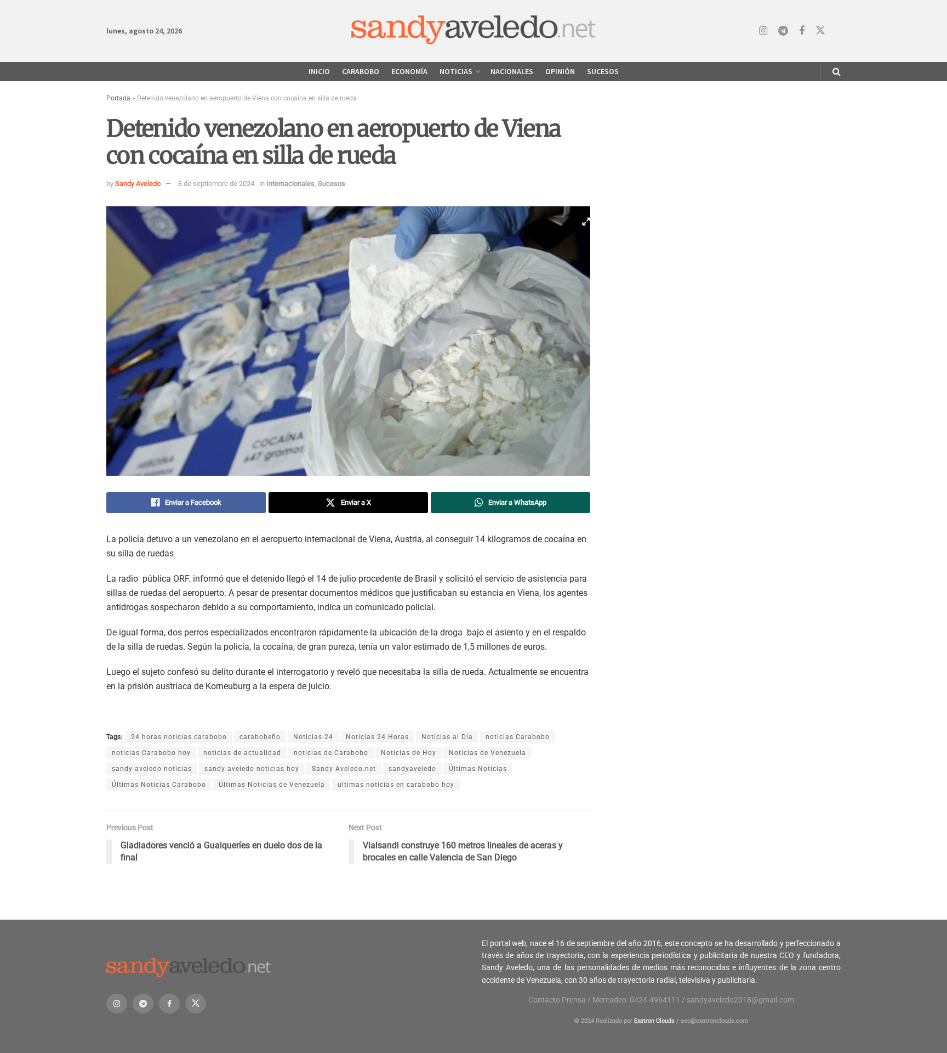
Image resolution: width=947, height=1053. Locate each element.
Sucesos (603, 71)
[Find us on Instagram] (763, 31)
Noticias (456, 71)
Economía (409, 71)
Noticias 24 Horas (377, 737)
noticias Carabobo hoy (151, 753)
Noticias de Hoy (408, 753)
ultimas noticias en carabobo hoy (396, 785)
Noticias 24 (313, 737)
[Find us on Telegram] (783, 31)
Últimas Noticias (478, 769)
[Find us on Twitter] (820, 30)
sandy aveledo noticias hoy (251, 769)
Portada (118, 98)
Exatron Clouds (654, 1020)
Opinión (560, 71)
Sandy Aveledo (138, 183)
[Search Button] (836, 71)
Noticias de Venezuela (487, 753)
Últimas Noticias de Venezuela (272, 785)
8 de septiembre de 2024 (216, 183)
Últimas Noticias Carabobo (159, 785)
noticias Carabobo (518, 737)
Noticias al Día (447, 737)
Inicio (319, 71)
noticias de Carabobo (331, 753)
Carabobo (360, 71)
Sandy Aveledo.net (344, 769)
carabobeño (260, 737)
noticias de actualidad (242, 753)
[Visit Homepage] (473, 31)
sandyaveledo (412, 769)
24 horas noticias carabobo (179, 737)
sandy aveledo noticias (152, 769)
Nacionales (511, 71)
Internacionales (290, 183)
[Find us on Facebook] (802, 31)
